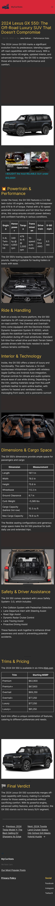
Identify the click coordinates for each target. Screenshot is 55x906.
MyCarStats (16, 7)
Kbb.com (48, 668)
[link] (9, 155)
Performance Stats (41, 38)
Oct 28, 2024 (8, 38)
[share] (25, 154)
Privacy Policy (8, 878)
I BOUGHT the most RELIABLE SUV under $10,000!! (17, 155)
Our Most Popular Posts (13, 870)
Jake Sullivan (25, 38)
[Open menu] (52, 7)
